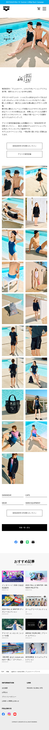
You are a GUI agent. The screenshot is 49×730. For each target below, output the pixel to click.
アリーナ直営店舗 (24, 154)
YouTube (14, 714)
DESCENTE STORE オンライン (25, 146)
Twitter (21, 542)
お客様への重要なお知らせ (10, 701)
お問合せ (5, 692)
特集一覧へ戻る (24, 527)
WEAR (4, 503)
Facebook (16, 542)
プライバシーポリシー (9, 697)
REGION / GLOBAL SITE (35, 688)
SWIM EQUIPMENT (32, 503)
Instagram (9, 714)
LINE (27, 542)
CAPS (27, 495)
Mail (33, 542)
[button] (13, 181)
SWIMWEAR (6, 495)
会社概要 (5, 688)
